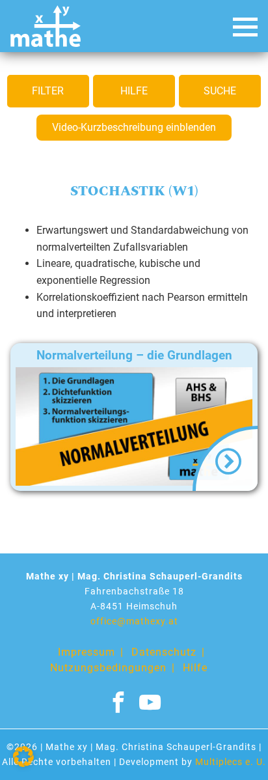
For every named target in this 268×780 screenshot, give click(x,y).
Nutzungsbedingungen (108, 668)
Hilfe (134, 91)
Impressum (86, 652)
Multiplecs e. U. (230, 762)
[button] (23, 756)
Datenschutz (163, 652)
